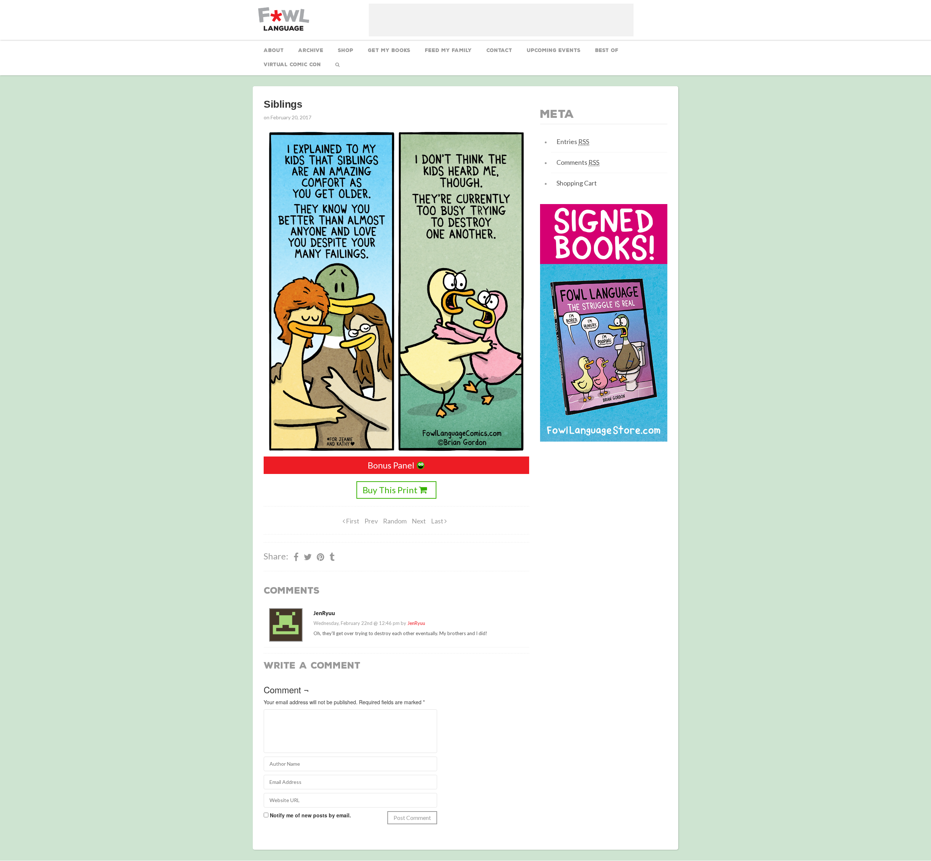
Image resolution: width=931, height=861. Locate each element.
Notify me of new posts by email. (310, 815)
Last (437, 521)
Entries (572, 141)
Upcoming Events (553, 50)
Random (395, 521)
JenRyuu (416, 623)
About (274, 50)
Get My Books (389, 50)
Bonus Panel (391, 465)
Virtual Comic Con (292, 64)
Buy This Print (390, 490)
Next (419, 521)
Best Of (606, 50)
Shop (345, 50)
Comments (577, 162)
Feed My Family (448, 50)
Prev (371, 521)
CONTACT (499, 50)
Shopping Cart (576, 183)
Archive (310, 50)
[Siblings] (320, 557)
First (352, 521)
